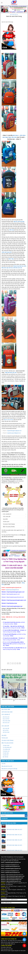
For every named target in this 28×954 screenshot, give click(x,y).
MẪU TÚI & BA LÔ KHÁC (7, 743)
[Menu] (2, 2)
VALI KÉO (4, 735)
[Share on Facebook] (10, 663)
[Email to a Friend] (15, 663)
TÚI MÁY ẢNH (6, 753)
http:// (15, 591)
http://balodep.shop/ (12, 603)
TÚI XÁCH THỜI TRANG (7, 740)
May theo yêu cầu (14, 14)
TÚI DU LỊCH (5, 737)
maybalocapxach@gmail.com (14, 433)
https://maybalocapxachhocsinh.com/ (15, 597)
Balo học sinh (16, 571)
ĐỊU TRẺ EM (5, 756)
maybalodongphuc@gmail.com (14, 430)
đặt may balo (9, 571)
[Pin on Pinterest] (17, 663)
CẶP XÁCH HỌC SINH (7, 712)
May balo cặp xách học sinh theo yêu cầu (12, 267)
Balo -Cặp (11, 258)
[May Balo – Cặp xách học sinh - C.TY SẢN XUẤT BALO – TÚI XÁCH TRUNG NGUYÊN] (14, 2)
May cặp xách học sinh (7, 766)
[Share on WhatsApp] (8, 663)
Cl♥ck (15, 624)
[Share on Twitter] (13, 663)
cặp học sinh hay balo (18, 221)
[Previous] (1, 688)
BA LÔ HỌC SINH (6, 709)
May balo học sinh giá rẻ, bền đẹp (9, 768)
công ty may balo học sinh (19, 266)
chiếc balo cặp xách (6, 252)
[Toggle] (25, 514)
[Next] (26, 688)
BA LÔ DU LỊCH (6, 716)
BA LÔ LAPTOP (6, 718)
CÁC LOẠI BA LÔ (6, 714)
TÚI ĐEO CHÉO (6, 745)
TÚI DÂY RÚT (6, 754)
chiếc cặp (11, 229)
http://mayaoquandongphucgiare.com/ (16, 600)
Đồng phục (18, 573)
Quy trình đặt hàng (9, 542)
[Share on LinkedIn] (20, 663)
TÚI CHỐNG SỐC (6, 749)
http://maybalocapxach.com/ (13, 594)
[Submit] (26, 815)
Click (17, 542)
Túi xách (12, 573)
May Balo (13, 582)
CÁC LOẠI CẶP (5, 725)
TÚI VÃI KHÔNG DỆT (7, 747)
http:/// (14, 606)
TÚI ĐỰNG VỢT (6, 751)
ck (19, 631)
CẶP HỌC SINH (6, 732)
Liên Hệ (3, 763)
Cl (17, 631)
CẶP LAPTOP (5, 730)
